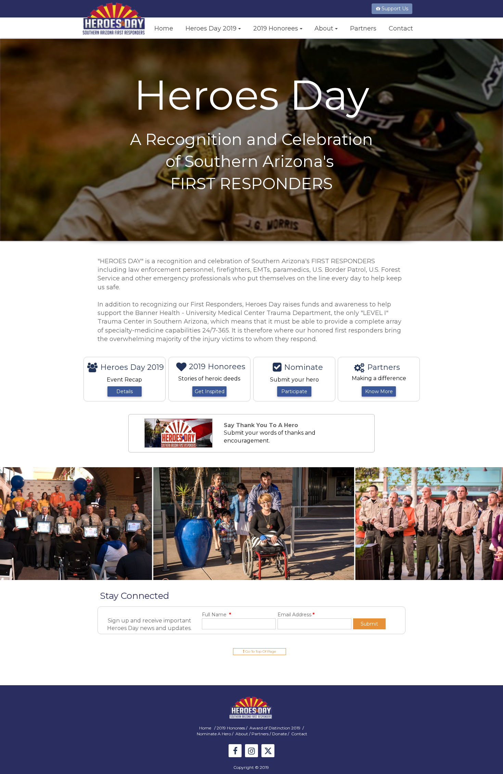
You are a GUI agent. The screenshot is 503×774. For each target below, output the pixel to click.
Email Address (296, 615)
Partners (261, 733)
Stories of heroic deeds (209, 378)
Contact (299, 733)
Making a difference (379, 378)
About (242, 733)
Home (205, 727)
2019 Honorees (231, 727)
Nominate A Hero (214, 733)
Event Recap (125, 379)
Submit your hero (294, 379)
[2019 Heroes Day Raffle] (178, 433)
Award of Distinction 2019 (275, 727)
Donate (280, 733)
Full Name (216, 615)
